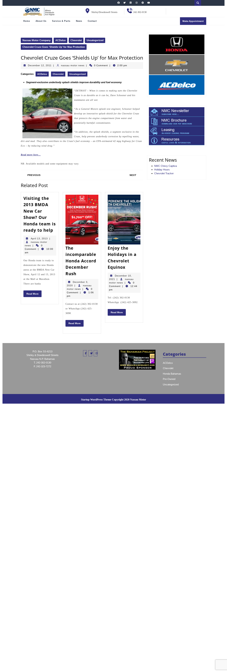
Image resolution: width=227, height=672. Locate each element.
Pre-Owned (169, 379)
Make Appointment (194, 22)
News (79, 21)
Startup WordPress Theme (96, 399)
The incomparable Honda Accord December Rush (80, 260)
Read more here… (31, 155)
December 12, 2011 (40, 65)
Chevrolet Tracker (164, 173)
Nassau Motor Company (36, 40)
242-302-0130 (140, 12)
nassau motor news (72, 65)
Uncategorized (95, 40)
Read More (34, 294)
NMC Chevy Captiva (165, 165)
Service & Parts (61, 21)
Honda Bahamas (172, 373)
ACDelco (60, 40)
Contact (92, 21)
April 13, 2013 (39, 238)
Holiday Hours (162, 169)
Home (26, 21)
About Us (41, 21)
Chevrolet (76, 40)
